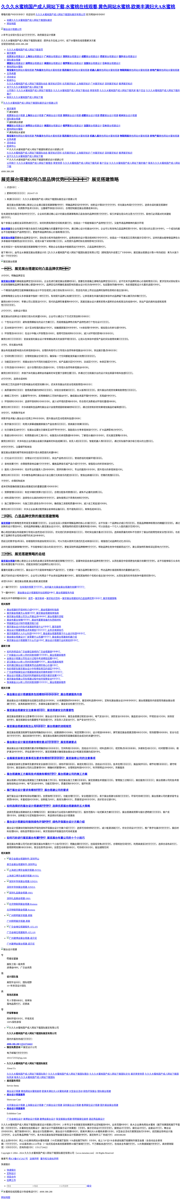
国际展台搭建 (13, 60)
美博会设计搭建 (31, 1119)
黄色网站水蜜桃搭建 (20, 70)
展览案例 (11, 53)
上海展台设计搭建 (34, 1105)
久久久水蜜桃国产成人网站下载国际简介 (27, 1074)
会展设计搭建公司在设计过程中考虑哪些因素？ (33, 658)
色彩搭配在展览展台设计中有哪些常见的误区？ (34, 668)
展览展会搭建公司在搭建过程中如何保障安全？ (34, 679)
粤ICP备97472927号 (18, 1158)
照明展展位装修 (80, 1119)
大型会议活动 (76, 1091)
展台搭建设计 (16, 56)
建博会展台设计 (47, 1119)
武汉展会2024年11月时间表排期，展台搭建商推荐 (35, 662)
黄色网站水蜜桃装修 (31, 1091)
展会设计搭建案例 (16, 1108)
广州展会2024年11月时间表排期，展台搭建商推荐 (36, 655)
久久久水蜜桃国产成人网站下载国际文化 (109, 1074)
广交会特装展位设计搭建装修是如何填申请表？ (35, 672)
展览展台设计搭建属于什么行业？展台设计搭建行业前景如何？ (43, 640)
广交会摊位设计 (15, 1119)
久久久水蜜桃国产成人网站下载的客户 (128, 163)
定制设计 (11, 1173)
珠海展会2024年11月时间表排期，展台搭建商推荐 (36, 682)
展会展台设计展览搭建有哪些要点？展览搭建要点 (42, 742)
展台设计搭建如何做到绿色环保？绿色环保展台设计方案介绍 (46, 821)
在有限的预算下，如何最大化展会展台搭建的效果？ (52, 587)
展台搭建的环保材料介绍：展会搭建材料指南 (33, 610)
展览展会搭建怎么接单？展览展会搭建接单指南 (33, 613)
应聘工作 (11, 1180)
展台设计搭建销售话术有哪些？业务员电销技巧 (35, 630)
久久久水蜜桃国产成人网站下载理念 (34, 90)
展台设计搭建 (16, 115)
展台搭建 (5, 228)
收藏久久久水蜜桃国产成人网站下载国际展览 (29, 20)
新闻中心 (11, 80)
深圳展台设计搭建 (72, 1105)
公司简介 (11, 90)
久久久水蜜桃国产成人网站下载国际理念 (68, 1074)
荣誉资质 (94, 90)
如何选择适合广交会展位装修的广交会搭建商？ (34, 651)
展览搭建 (5, 523)
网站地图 (11, 23)
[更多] (13, 853)
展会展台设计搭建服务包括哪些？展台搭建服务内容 (46, 592)
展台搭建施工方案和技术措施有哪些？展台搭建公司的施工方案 (47, 774)
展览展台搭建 (8, 238)
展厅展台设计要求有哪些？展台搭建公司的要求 (38, 790)
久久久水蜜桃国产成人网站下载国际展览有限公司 (60, 14)
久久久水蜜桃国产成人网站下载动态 (71, 90)
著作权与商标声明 (49, 1158)
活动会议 (11, 77)
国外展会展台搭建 (109, 1105)
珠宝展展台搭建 (64, 1119)
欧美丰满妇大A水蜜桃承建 (55, 1091)
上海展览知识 (83, 83)
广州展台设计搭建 (53, 1105)
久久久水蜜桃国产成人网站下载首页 (25, 49)
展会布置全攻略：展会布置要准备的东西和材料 (34, 620)
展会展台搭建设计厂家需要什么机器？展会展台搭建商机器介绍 (42, 637)
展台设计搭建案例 (16, 1094)
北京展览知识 (69, 83)
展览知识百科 (55, 83)
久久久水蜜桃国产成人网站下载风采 (118, 90)
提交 (89, 1186)
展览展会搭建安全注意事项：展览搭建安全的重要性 (40, 710)
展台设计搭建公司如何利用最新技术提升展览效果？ (35, 675)
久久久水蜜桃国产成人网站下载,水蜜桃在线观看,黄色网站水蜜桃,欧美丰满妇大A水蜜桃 (88, 6)
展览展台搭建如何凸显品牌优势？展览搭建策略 (89, 598)
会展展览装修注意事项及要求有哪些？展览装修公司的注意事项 (51, 758)
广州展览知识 (97, 83)
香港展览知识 (125, 83)
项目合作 (11, 1177)
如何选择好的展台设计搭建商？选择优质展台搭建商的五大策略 (48, 805)
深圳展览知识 (111, 83)
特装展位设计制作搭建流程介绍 (22, 623)
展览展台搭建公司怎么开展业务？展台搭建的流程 (35, 616)
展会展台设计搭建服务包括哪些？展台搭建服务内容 (44, 694)
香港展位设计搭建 (90, 1105)
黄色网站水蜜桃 (15, 66)
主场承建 (11, 73)
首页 (30, 598)
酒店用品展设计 (97, 1119)
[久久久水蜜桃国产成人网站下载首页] (29, 103)
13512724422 (26, 1044)
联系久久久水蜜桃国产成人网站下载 (25, 97)
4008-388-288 (13, 1044)
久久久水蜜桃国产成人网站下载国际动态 (27, 83)
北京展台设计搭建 (16, 1105)
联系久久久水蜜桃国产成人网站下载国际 (34, 1077)
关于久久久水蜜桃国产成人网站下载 (25, 87)
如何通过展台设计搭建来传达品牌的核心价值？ (33, 665)
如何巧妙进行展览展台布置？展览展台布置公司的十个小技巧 (46, 837)
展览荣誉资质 (137, 1074)
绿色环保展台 (90, 1091)
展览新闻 (39, 598)
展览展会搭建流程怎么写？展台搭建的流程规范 (39, 726)
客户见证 (140, 90)
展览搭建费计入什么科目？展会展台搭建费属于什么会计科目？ (46, 633)
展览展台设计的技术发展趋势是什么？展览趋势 (34, 627)
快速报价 (11, 1170)
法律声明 (34, 1158)
